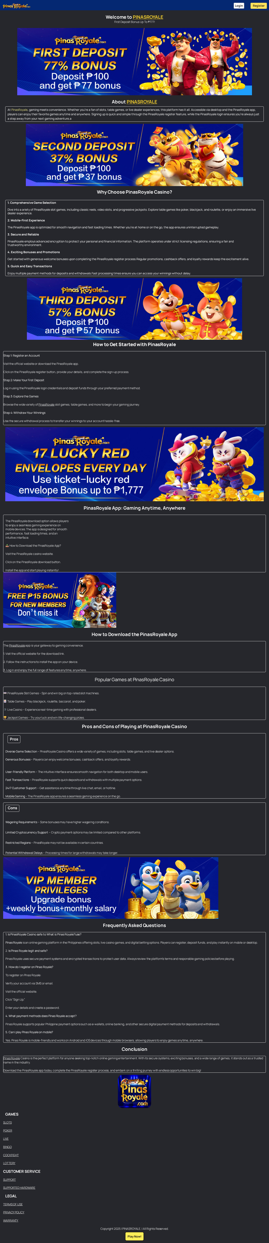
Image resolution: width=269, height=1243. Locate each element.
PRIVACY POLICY (13, 1212)
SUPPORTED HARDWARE (19, 1188)
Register (259, 6)
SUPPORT (9, 1180)
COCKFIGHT (11, 1155)
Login (239, 6)
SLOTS (7, 1122)
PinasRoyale (19, 110)
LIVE (6, 1139)
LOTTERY (9, 1163)
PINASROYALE (148, 17)
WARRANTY (10, 1220)
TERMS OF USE (13, 1204)
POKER (7, 1130)
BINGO (7, 1147)
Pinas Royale (11, 1058)
